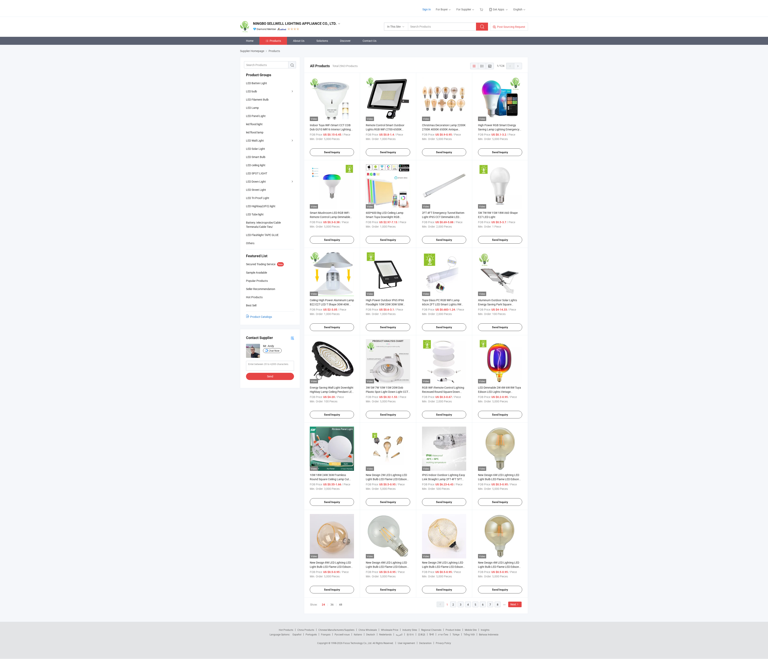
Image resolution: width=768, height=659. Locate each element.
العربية (399, 634)
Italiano (358, 634)
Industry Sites (409, 629)
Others (250, 243)
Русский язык (342, 634)
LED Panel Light (256, 116)
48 (340, 604)
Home (249, 41)
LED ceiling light (255, 165)
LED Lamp (252, 108)
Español (297, 634)
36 (332, 604)
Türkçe (455, 634)
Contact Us (369, 41)
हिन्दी (431, 634)
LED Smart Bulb (255, 157)
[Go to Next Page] (518, 66)
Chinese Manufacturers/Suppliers (336, 629)
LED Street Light (256, 190)
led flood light (254, 124)
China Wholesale (368, 629)
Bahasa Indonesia (488, 634)
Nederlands (385, 634)
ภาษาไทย (443, 634)
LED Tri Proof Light (257, 198)
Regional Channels (431, 629)
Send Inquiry (332, 152)
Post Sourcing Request (511, 27)
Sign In (426, 9)
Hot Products (286, 629)
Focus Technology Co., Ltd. (358, 643)
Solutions (322, 41)
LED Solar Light (255, 149)
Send (270, 376)
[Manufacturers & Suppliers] (265, 8)
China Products (305, 629)
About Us (298, 41)
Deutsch (370, 634)
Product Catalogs (261, 317)
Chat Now (274, 350)
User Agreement (406, 643)
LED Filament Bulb (257, 99)
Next (513, 604)
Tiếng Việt (469, 634)
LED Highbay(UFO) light (260, 206)
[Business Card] (292, 338)
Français (325, 634)
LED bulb (251, 91)
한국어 (410, 634)
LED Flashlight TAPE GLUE (262, 235)
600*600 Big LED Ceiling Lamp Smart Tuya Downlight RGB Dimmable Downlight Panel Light (386, 217)
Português (311, 634)
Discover (345, 41)
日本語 (421, 634)
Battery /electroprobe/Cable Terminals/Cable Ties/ (263, 225)
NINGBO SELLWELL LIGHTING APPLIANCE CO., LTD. (295, 23)
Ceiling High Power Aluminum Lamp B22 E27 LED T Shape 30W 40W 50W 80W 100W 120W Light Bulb (332, 304)
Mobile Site (471, 629)
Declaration (425, 643)
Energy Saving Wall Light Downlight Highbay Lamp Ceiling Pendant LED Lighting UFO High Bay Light (332, 392)
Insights (485, 629)
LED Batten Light (256, 83)
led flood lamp (254, 132)
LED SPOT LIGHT (256, 173)
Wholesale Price (389, 629)
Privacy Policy (443, 643)
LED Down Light (256, 181)
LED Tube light (255, 214)
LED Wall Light (255, 140)
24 (323, 604)
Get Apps (498, 9)
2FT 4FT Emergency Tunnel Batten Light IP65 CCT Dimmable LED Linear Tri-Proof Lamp (443, 217)
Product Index (453, 629)
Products (275, 41)
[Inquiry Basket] (482, 9)
